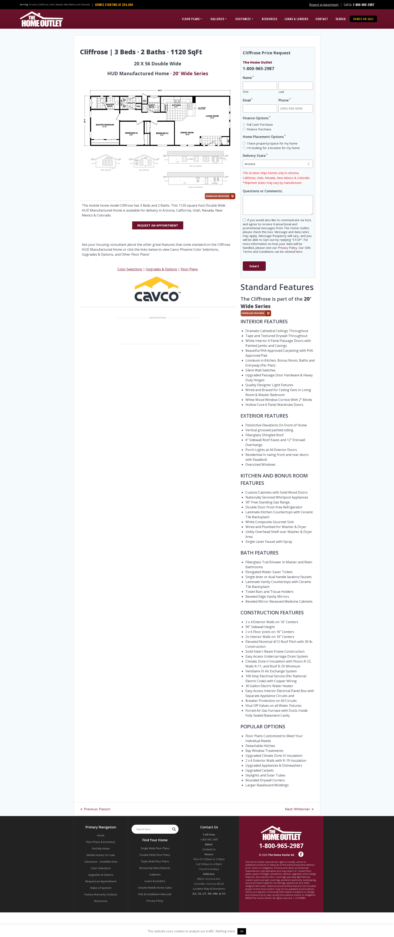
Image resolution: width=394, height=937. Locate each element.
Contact (322, 19)
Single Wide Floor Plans (155, 848)
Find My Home (101, 848)
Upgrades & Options (161, 269)
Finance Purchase (259, 129)
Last (281, 92)
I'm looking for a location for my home (273, 148)
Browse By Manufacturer (155, 868)
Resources (269, 19)
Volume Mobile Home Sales (155, 887)
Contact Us (209, 849)
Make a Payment (100, 888)
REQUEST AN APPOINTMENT (157, 225)
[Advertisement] (157, 331)
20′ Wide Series (190, 73)
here (299, 251)
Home (100, 835)
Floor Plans (191, 19)
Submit (254, 266)
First (246, 92)
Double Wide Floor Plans (155, 855)
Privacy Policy (287, 248)
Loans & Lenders (296, 19)
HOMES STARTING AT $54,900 (114, 4)
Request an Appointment (324, 4)
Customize (243, 19)
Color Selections (129, 269)
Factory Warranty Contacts (100, 894)
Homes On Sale (363, 19)
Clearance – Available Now (100, 861)
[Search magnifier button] (174, 829)
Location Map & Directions (209, 888)
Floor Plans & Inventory (100, 842)
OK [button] (242, 931)
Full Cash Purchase (260, 124)
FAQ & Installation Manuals (155, 894)
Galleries (217, 19)
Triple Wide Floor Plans (155, 861)
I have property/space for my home (272, 143)
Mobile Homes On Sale (101, 855)
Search (341, 19)
